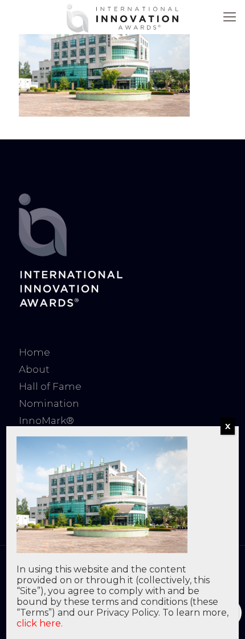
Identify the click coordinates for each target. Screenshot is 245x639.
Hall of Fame (50, 386)
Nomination (49, 403)
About (34, 369)
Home (34, 352)
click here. (40, 623)
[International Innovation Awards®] (122, 17)
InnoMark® (46, 420)
